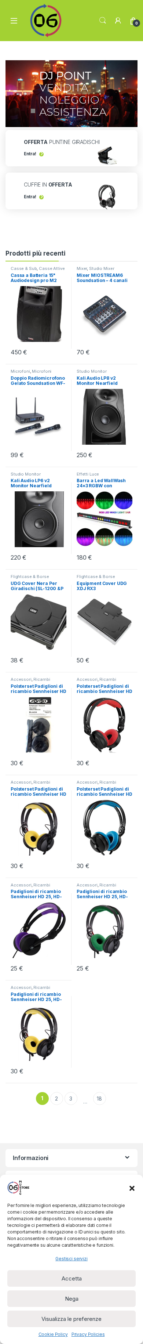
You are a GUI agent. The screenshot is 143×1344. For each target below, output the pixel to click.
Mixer (82, 268)
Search (103, 21)
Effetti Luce (88, 474)
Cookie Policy (53, 1334)
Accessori (21, 679)
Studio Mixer (101, 268)
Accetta (72, 1278)
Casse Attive (52, 268)
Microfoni (20, 371)
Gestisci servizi (71, 1258)
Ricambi (41, 679)
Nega (71, 1298)
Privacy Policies (88, 1334)
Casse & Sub (24, 268)
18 (99, 1098)
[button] (132, 1187)
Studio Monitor (92, 371)
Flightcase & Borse (30, 576)
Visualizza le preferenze (71, 1318)
